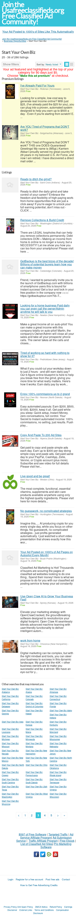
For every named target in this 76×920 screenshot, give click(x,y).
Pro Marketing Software (56, 845)
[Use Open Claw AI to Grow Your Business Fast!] (10, 602)
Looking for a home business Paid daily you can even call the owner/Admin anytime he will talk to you (45, 308)
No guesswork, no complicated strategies (46, 511)
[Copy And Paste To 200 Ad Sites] (10, 440)
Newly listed (52, 64)
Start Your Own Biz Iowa (12, 721)
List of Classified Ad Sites (36, 844)
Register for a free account (29, 879)
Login (10, 879)
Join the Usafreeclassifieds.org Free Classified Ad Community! (33, 13)
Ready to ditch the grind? (36, 179)
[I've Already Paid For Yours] (10, 91)
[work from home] (10, 646)
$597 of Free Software (32, 834)
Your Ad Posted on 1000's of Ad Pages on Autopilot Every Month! (46, 553)
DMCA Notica (41, 906)
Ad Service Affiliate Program (46, 836)
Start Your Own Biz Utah (36, 786)
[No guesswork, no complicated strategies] (10, 516)
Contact (66, 879)
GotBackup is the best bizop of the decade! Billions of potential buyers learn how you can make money (47, 264)
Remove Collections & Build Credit (42, 220)
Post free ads (52, 879)
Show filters (11, 64)
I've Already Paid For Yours (37, 85)
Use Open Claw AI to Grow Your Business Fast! (46, 597)
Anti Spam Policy (25, 906)
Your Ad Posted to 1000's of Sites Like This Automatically (38, 32)
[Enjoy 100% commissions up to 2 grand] (10, 399)
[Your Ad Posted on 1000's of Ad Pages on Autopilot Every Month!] (10, 557)
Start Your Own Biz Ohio (36, 765)
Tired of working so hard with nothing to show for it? (44, 354)
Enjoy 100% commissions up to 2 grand (45, 394)
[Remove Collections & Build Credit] (10, 225)
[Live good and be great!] (10, 482)
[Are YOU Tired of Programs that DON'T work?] (10, 132)
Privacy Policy (10, 906)
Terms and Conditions (44, 910)
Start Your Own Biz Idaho (61, 710)
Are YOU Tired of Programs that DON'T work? (44, 128)
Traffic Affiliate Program (43, 841)
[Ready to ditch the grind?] (10, 185)
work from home (30, 640)
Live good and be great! (35, 476)
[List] (66, 64)
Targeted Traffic (58, 834)
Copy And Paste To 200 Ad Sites (41, 435)
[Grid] (71, 64)
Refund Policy (56, 906)
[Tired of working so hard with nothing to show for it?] (10, 358)
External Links (25, 910)
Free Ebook (67, 841)
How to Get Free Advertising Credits (39, 885)
